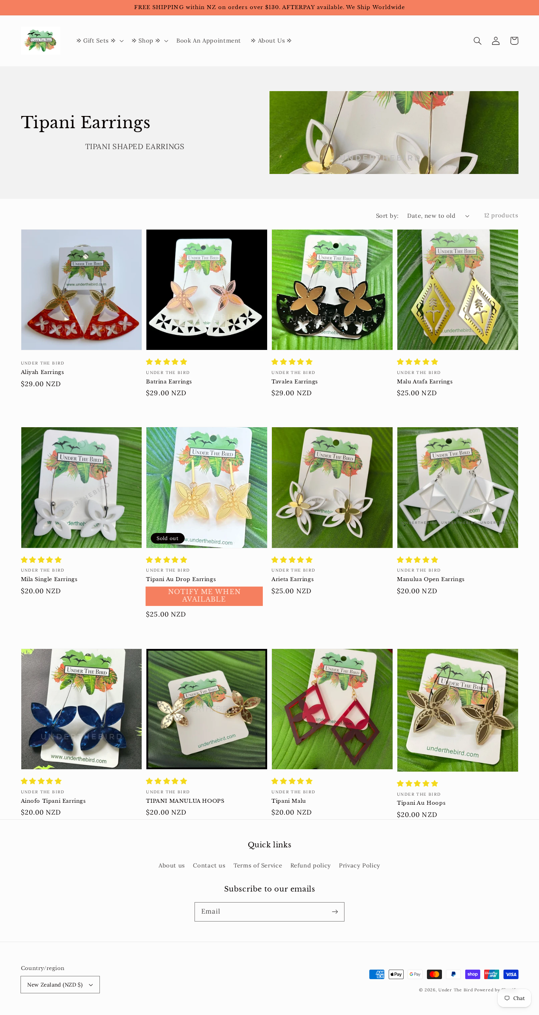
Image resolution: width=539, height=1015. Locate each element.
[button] (478, 41)
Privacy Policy (359, 865)
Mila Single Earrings (49, 579)
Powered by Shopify (496, 990)
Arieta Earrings (292, 579)
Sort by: (387, 215)
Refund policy (310, 865)
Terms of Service (258, 865)
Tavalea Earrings (294, 381)
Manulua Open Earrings (431, 579)
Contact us (209, 865)
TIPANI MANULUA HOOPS (185, 801)
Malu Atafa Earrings (425, 381)
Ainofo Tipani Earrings (53, 801)
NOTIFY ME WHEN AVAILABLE (204, 595)
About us (172, 865)
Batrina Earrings (169, 381)
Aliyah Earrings (42, 372)
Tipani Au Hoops (421, 803)
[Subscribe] (335, 912)
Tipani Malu (288, 801)
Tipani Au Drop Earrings (181, 579)
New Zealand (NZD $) (54, 984)
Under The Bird (455, 990)
